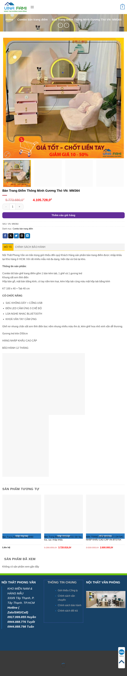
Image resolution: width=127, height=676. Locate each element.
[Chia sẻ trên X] (10, 236)
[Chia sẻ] (21, 658)
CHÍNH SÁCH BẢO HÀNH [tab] (30, 247)
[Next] (117, 98)
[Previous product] (66, 25)
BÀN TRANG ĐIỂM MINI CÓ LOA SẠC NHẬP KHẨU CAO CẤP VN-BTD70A (104, 538)
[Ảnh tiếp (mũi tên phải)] (12, 671)
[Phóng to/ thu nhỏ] (3, 658)
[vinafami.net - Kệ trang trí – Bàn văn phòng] (15, 7)
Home (9, 19)
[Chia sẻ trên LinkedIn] (27, 236)
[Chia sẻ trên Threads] (21, 236)
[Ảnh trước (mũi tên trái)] (3, 671)
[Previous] (9, 98)
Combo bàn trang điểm (32, 19)
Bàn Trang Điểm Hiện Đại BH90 (17, 537)
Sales (121, 656)
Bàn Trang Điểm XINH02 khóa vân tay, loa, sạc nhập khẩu (63, 538)
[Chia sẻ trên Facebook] (5, 236)
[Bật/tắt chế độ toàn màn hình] (12, 658)
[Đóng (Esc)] (30, 658)
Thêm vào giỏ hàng (63, 215)
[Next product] (60, 25)
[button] (32, 7)
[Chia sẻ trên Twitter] (16, 236)
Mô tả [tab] (8, 247)
